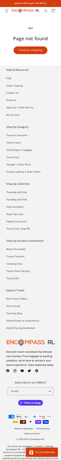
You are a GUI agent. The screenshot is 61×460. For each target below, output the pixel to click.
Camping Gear (14, 264)
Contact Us (12, 93)
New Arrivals (13, 306)
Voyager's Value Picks (18, 164)
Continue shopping (31, 50)
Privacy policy (43, 429)
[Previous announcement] (6, 3)
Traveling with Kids (16, 192)
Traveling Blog (14, 313)
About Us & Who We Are (19, 107)
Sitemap (49, 446)
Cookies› (39, 446)
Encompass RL (37, 439)
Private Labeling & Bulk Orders (23, 172)
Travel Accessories (17, 135)
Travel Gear (12, 157)
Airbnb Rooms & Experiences (22, 321)
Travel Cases (13, 142)
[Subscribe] (49, 391)
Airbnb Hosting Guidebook (20, 328)
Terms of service (32, 434)
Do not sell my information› (20, 446)
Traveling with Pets (16, 199)
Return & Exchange (24, 429)
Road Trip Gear (14, 214)
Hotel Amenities (15, 207)
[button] (6, 10)
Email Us (11, 100)
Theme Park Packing (18, 271)
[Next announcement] (55, 3)
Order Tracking (14, 86)
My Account (12, 115)
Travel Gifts (12, 278)
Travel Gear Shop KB (18, 229)
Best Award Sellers (16, 299)
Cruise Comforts (15, 256)
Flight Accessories (16, 221)
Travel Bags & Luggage (19, 150)
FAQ (8, 78)
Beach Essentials (16, 249)
